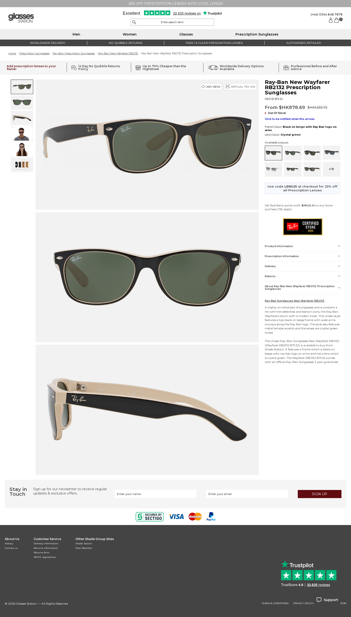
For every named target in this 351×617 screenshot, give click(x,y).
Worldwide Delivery (47, 43)
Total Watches (83, 548)
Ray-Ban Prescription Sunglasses (74, 53)
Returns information (46, 548)
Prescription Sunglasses (256, 34)
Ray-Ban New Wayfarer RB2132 (118, 53)
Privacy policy (303, 603)
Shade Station (83, 543)
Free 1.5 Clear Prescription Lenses (214, 43)
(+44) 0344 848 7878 (327, 14)
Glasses (186, 34)
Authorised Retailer (303, 43)
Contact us (11, 548)
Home (12, 53)
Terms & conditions (275, 603)
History (9, 543)
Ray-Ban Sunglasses (294, 341)
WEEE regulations (45, 557)
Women (130, 34)
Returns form (41, 552)
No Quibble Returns (125, 43)
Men (76, 34)
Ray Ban (332, 311)
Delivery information (46, 543)
